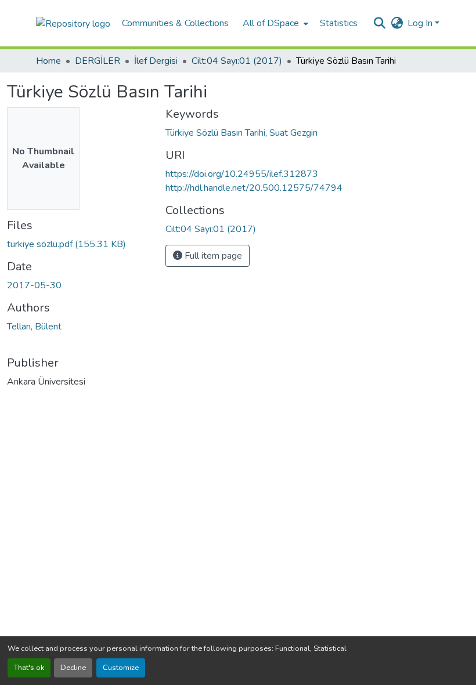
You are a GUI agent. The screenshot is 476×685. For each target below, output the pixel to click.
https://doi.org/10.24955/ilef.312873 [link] (241, 174)
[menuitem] (274, 23)
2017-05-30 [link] (34, 285)
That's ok (29, 667)
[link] (79, 244)
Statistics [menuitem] (339, 23)
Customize (121, 667)
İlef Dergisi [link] (156, 61)
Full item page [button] (212, 255)
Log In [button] (421, 23)
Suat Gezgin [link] (293, 132)
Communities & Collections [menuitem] (175, 23)
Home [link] (48, 61)
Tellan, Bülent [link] (34, 326)
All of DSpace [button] (271, 23)
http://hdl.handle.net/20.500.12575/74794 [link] (253, 188)
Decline (73, 667)
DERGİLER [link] (97, 61)
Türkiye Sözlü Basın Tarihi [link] (215, 132)
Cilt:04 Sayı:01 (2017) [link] (237, 61)
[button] (73, 23)
